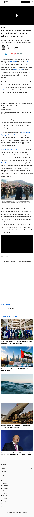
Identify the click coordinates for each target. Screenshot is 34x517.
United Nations (18, 70)
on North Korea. (6, 90)
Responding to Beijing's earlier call (12, 149)
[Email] (18, 53)
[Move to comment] (21, 53)
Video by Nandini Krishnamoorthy (12, 48)
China (27, 62)
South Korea (5, 163)
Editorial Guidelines (25, 261)
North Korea (13, 62)
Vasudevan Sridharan (14, 46)
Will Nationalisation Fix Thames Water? (12, 396)
